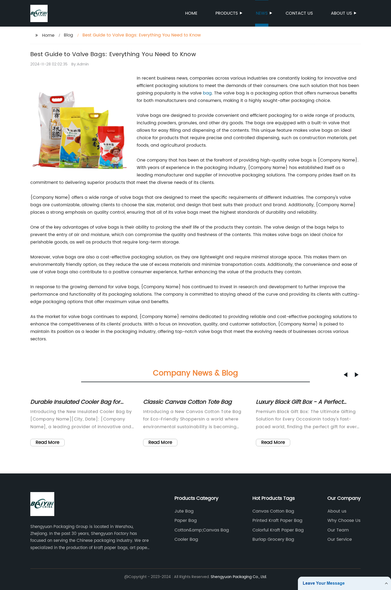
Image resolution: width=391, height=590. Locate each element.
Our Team (338, 530)
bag (207, 93)
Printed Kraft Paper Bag (277, 520)
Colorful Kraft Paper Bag (278, 530)
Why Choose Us (343, 520)
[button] (345, 374)
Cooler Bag (186, 539)
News (262, 13)
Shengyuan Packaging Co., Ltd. (239, 577)
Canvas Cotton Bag (273, 511)
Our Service (339, 539)
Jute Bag (184, 511)
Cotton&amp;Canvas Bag (201, 530)
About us (341, 13)
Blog (68, 35)
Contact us (299, 13)
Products (226, 13)
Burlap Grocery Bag (273, 539)
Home (191, 13)
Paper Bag (185, 520)
